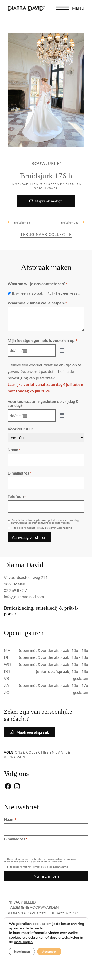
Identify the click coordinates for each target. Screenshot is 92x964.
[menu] (62, 8)
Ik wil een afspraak (27, 293)
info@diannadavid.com (24, 596)
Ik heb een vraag (66, 293)
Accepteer (49, 952)
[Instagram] (17, 787)
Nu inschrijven (46, 876)
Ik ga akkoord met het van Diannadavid (41, 527)
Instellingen (22, 952)
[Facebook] (8, 787)
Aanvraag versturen (29, 537)
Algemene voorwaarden (34, 907)
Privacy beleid (44, 527)
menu (78, 8)
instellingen (23, 942)
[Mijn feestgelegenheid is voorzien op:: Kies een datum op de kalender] (62, 350)
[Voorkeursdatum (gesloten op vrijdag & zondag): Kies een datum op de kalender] (62, 415)
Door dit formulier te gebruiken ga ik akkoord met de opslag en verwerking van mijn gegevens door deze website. (45, 521)
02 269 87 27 (15, 590)
